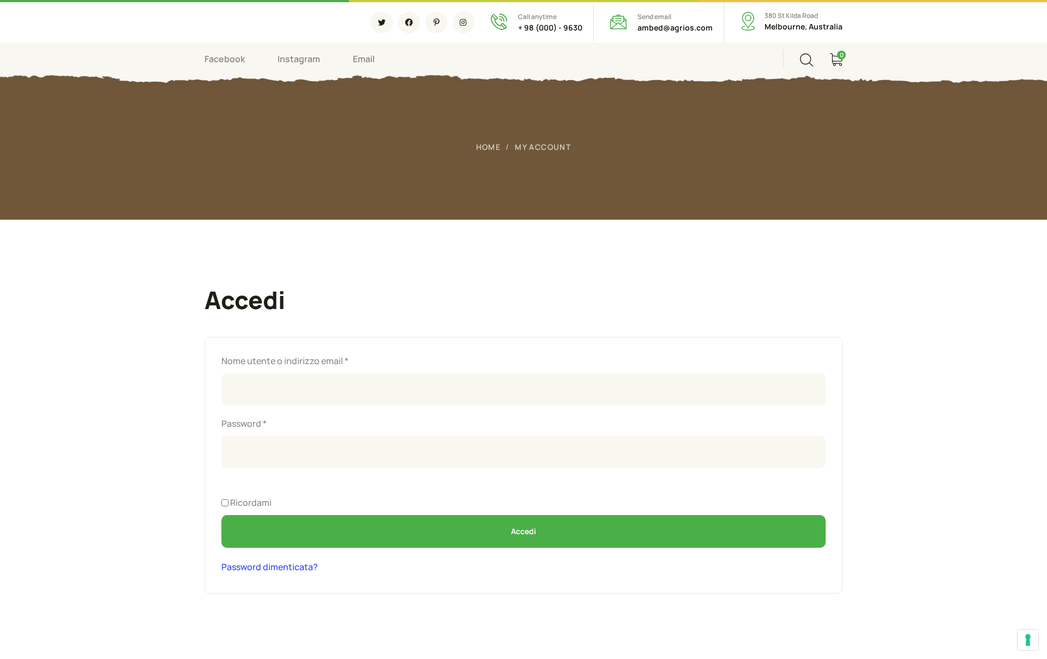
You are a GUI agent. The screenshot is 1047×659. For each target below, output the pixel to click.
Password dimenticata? (269, 567)
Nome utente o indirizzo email (304, 360)
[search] (806, 59)
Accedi (523, 531)
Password (263, 423)
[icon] (382, 22)
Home (488, 147)
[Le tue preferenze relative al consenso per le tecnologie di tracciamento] (1028, 640)
